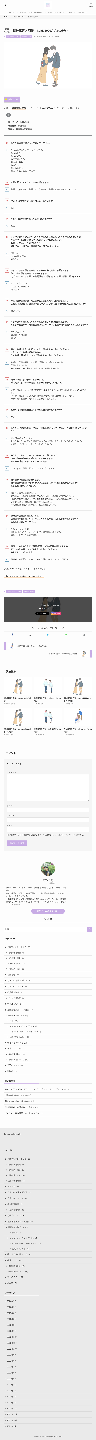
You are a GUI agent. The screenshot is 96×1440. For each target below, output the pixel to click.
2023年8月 (11, 1319)
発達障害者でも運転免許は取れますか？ (23, 1107)
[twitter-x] (45, 919)
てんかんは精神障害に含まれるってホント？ (25, 1113)
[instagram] (48, 919)
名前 (10, 806)
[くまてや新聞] (48, 5)
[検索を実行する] (89, 929)
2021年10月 (12, 1420)
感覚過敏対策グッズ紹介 (20, 1010)
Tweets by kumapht (12, 1134)
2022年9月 (11, 1355)
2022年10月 (12, 1349)
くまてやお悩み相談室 (18, 980)
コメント (11, 772)
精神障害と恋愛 (27, 36)
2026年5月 (11, 1301)
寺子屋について (15, 1004)
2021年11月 (12, 1414)
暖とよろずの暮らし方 (18, 1043)
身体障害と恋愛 (16, 969)
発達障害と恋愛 (16, 953)
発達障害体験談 (16, 1054)
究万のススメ (15, 1065)
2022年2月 (11, 1396)
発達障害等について (18, 1060)
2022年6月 (11, 1373)
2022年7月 (11, 1367)
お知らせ (13, 974)
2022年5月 (11, 1379)
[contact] (51, 919)
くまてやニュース (17, 986)
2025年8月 (11, 1313)
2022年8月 (11, 1361)
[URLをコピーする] (83, 634)
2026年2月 (11, 1307)
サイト (9, 825)
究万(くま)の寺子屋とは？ (48, 911)
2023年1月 (11, 1331)
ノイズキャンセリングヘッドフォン (25, 1032)
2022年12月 (12, 1337)
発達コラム (14, 1048)
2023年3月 (11, 1325)
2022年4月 (11, 1385)
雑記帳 (12, 1071)
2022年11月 (12, 1343)
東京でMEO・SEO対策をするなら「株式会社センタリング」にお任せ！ (37, 1089)
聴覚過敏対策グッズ (18, 1015)
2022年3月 (11, 1391)
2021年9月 (11, 1426)
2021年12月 (12, 1408)
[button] (12, 634)
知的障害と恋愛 (16, 958)
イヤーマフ (16, 1021)
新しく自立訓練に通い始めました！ (21, 1101)
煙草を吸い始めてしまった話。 (19, 1095)
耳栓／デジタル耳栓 (19, 1037)
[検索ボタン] (5, 5)
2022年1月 (11, 1403)
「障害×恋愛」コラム (13, 36)
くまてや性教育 (16, 998)
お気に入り (13, 99)
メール (10, 815)
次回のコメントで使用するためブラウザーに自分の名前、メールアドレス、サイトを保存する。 (47, 835)
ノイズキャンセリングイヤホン (23, 1026)
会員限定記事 (14, 992)
